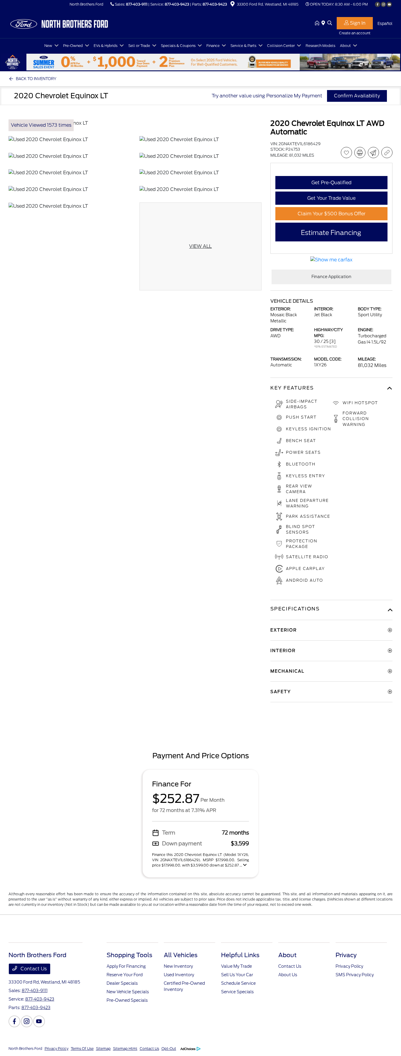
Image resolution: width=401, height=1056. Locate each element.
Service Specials (237, 991)
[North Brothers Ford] (59, 23)
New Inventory (178, 966)
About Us (287, 974)
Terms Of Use (82, 1048)
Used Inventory (179, 974)
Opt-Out (168, 1048)
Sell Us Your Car (237, 974)
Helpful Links (240, 955)
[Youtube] (389, 4)
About (287, 955)
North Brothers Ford (25, 1048)
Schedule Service (238, 983)
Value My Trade (236, 966)
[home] (318, 23)
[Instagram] (383, 4)
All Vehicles (181, 955)
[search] (329, 23)
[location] (232, 5)
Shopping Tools (129, 955)
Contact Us (33, 969)
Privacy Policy (349, 966)
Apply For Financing (126, 966)
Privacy (346, 955)
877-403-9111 (136, 4)
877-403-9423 (177, 4)
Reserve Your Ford (125, 974)
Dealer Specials (122, 983)
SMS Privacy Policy (355, 974)
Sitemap (103, 1048)
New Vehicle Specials (128, 991)
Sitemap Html (125, 1048)
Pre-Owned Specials (127, 1000)
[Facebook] (377, 4)
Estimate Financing (331, 232)
